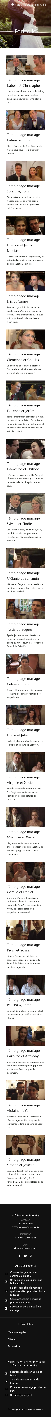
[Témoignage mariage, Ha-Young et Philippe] (25, 449)
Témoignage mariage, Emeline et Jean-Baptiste (24, 245)
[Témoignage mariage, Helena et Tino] (25, 120)
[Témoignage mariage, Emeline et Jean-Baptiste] (25, 225)
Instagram (31, 1255)
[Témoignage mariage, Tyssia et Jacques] (25, 609)
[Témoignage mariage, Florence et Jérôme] (25, 390)
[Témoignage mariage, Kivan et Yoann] (25, 930)
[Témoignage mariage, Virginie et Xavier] (25, 762)
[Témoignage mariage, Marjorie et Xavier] (25, 817)
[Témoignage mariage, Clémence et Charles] (25, 339)
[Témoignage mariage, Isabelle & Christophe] (25, 65)
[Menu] (3, 5)
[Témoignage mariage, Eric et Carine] (25, 281)
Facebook (19, 1255)
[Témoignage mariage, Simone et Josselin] (25, 1145)
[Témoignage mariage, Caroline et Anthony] (25, 1036)
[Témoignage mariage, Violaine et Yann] (25, 1090)
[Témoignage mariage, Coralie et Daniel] (25, 871)
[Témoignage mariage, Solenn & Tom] (25, 171)
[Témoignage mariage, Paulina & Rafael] (25, 985)
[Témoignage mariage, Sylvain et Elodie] (25, 503)
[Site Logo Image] (28, 4)
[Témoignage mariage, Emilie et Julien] (25, 715)
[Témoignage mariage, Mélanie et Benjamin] (25, 558)
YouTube (25, 1255)
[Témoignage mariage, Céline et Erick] (25, 664)
